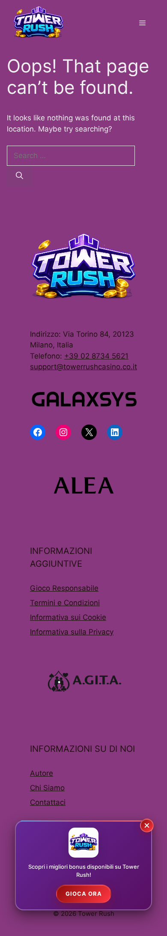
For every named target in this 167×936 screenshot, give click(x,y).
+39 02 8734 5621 (96, 356)
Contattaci (48, 802)
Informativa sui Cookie (68, 617)
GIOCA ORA (84, 893)
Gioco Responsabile (64, 588)
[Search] (19, 176)
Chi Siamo (47, 787)
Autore (41, 773)
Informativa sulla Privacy (71, 632)
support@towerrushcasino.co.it (83, 366)
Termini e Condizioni (65, 602)
